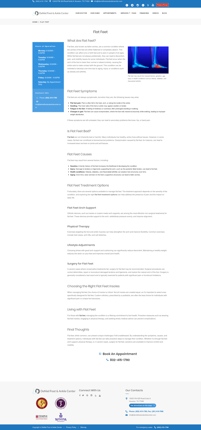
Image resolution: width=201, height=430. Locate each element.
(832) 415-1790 (42, 1)
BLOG (164, 13)
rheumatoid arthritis (110, 172)
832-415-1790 (120, 360)
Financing (144, 13)
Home (35, 22)
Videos (155, 13)
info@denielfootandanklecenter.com (108, 1)
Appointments (109, 13)
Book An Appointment (118, 348)
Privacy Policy (71, 427)
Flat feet (70, 137)
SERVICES (125, 13)
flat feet (82, 315)
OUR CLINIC (95, 13)
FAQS (134, 13)
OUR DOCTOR (81, 13)
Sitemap (83, 427)
